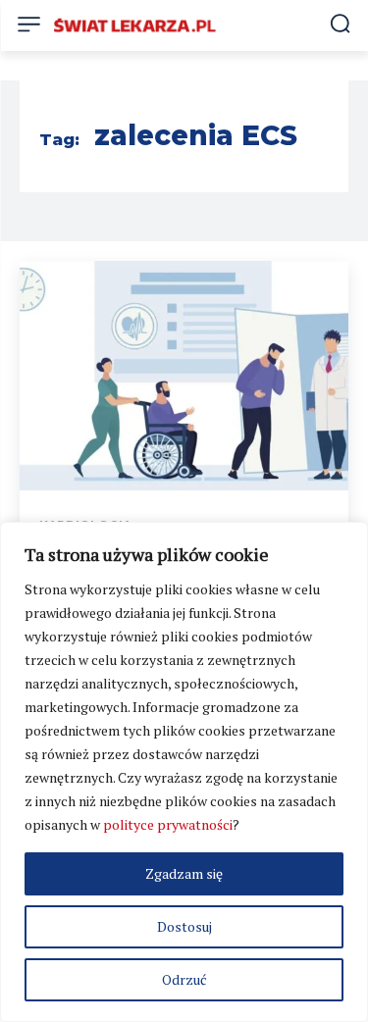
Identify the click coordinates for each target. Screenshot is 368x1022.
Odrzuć (184, 979)
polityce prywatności (168, 824)
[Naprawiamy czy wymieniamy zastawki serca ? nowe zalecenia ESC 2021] (184, 376)
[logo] (135, 25)
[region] (184, 772)
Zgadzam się (184, 873)
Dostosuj (184, 926)
